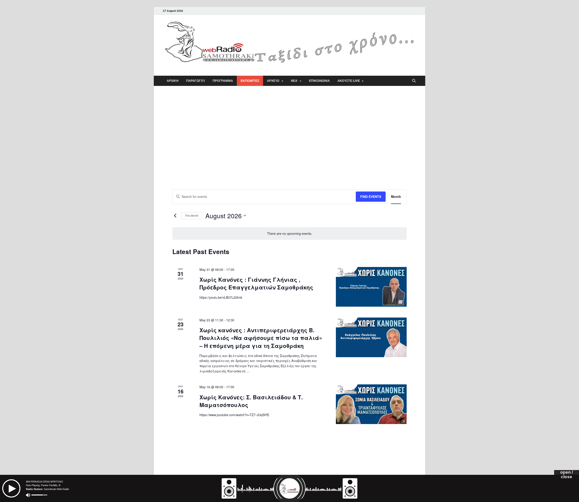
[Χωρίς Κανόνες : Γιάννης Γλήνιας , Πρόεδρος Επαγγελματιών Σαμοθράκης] (371, 287)
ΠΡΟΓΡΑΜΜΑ (223, 80)
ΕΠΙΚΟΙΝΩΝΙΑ (319, 80)
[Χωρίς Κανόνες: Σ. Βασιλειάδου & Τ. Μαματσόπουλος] (371, 404)
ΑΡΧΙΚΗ (172, 80)
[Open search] (414, 81)
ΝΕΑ (294, 80)
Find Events (370, 196)
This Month (191, 215)
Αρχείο (273, 80)
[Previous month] (175, 215)
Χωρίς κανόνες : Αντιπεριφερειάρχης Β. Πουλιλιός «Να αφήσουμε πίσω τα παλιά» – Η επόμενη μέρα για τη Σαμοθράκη (260, 337)
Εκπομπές (250, 80)
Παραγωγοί (195, 80)
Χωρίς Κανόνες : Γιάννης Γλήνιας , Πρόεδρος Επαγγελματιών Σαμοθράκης (256, 283)
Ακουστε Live (348, 80)
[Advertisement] (289, 126)
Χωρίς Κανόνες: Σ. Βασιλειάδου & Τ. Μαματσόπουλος (251, 401)
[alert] (289, 233)
